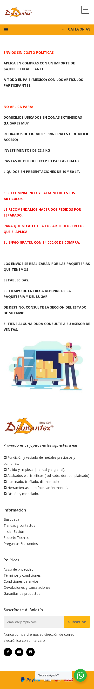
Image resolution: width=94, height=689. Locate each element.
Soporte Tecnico (16, 537)
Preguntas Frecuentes (21, 543)
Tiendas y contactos (19, 525)
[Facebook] (8, 652)
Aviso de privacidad (19, 569)
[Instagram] (30, 652)
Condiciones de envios (21, 581)
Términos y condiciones (22, 575)
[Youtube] (19, 652)
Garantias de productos (22, 593)
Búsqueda (11, 519)
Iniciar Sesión (14, 531)
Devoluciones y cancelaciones (27, 587)
